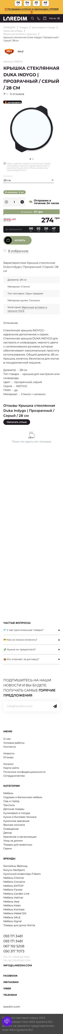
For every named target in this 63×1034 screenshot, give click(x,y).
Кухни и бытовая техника (19, 816)
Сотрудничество (14, 775)
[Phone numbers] (38, 18)
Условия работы (14, 742)
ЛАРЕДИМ (9, 27)
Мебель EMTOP (13, 885)
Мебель (8, 793)
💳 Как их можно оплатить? (20, 639)
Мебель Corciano (14, 881)
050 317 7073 (13, 951)
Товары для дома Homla (19, 925)
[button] (33, 159)
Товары (23, 27)
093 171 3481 (13, 936)
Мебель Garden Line (16, 893)
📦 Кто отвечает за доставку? (21, 659)
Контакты (9, 746)
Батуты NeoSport (14, 870)
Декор (7, 832)
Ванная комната (14, 824)
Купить (20, 240)
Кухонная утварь (12, 30)
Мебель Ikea (11, 901)
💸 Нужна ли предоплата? (19, 649)
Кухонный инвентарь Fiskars (21, 873)
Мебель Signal (12, 921)
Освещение (11, 828)
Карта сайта (11, 767)
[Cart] (45, 18)
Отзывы (8, 757)
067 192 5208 (13, 946)
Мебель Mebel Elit (14, 913)
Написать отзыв (17, 422)
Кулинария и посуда (43, 27)
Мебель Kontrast (14, 909)
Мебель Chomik (13, 877)
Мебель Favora (12, 889)
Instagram (10, 982)
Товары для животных (17, 844)
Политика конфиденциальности (24, 771)
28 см (7, 180)
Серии (7, 848)
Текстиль (9, 805)
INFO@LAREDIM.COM (17, 965)
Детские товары (13, 809)
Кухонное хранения (16, 820)
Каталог (8, 764)
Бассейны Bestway (15, 866)
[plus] (22, 202)
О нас (7, 738)
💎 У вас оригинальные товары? (23, 629)
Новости (8, 753)
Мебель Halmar (13, 897)
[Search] (32, 18)
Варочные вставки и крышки (20, 34)
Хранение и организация (19, 836)
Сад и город (11, 801)
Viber (7, 988)
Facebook (10, 975)
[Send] (55, 706)
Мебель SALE (11, 917)
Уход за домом (13, 840)
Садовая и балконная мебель (22, 797)
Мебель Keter (12, 905)
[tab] (31, 630)
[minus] (6, 202)
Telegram (10, 994)
